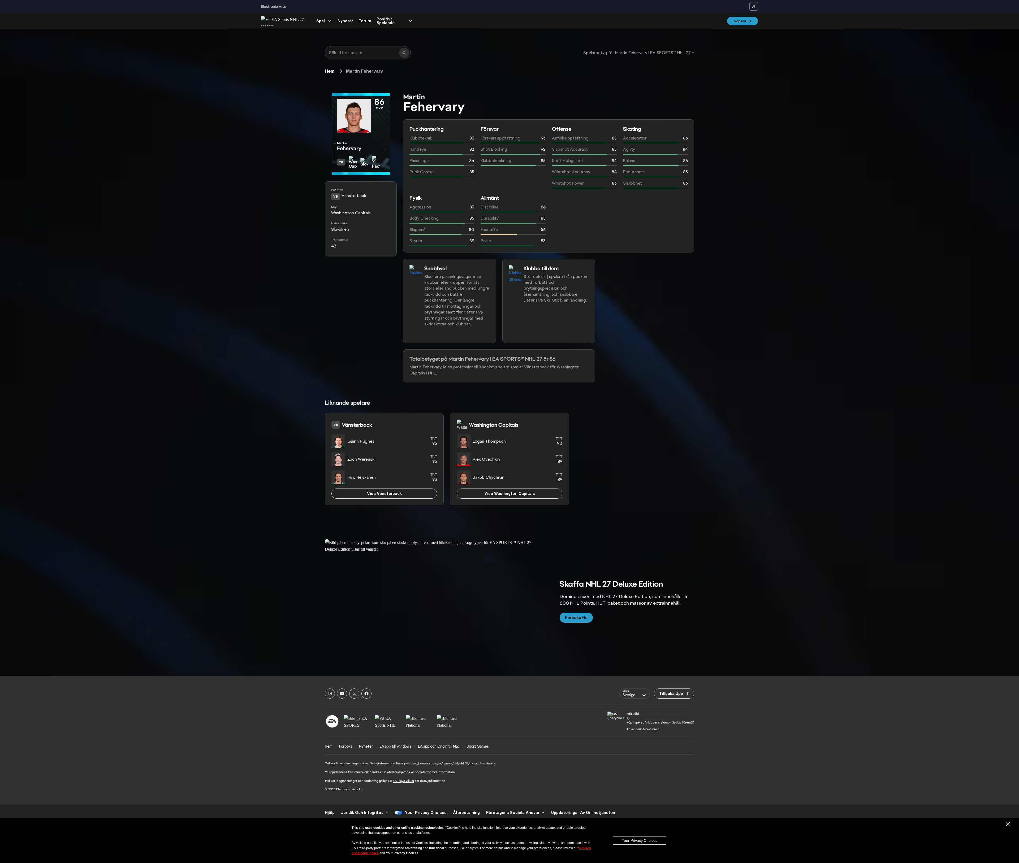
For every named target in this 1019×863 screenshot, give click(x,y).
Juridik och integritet (362, 812)
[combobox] (634, 693)
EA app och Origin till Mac (439, 746)
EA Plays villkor (403, 781)
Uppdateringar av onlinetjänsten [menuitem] (583, 812)
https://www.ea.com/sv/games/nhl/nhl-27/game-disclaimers (451, 763)
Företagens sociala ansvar (512, 812)
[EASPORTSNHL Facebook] (366, 693)
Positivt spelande (386, 21)
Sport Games (478, 746)
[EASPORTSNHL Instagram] (330, 693)
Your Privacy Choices (639, 840)
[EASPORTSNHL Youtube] (342, 693)
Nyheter (345, 21)
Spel (320, 21)
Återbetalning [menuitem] (466, 812)
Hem (329, 70)
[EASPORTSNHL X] (354, 693)
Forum (365, 21)
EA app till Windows (395, 746)
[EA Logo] (332, 721)
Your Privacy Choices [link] (426, 812)
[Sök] (404, 53)
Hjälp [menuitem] (330, 812)
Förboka (345, 746)
